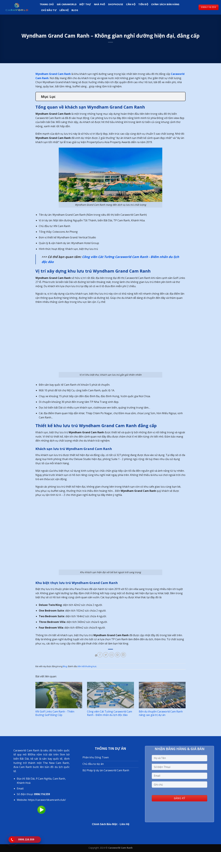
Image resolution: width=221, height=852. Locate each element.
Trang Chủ (47, 4)
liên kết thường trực (87, 666)
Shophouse (115, 4)
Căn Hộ (130, 4)
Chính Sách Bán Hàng (165, 4)
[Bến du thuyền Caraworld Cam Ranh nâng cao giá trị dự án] (162, 695)
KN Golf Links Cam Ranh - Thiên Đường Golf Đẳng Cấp (54, 713)
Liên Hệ (64, 10)
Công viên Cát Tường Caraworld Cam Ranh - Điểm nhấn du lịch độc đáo (109, 713)
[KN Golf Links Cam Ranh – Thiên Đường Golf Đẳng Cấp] (58, 695)
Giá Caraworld (67, 4)
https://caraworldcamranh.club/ (47, 800)
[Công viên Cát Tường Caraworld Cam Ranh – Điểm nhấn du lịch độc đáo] (110, 695)
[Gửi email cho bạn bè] (111, 654)
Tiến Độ (143, 4)
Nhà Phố (99, 4)
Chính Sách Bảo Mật (104, 824)
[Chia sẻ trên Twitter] (105, 654)
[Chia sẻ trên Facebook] (100, 654)
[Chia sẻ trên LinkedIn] (123, 654)
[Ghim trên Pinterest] (117, 654)
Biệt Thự (85, 4)
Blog (75, 10)
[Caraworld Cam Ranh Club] (18, 7)
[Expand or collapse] (182, 96)
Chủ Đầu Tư (49, 10)
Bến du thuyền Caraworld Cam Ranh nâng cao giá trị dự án (161, 713)
